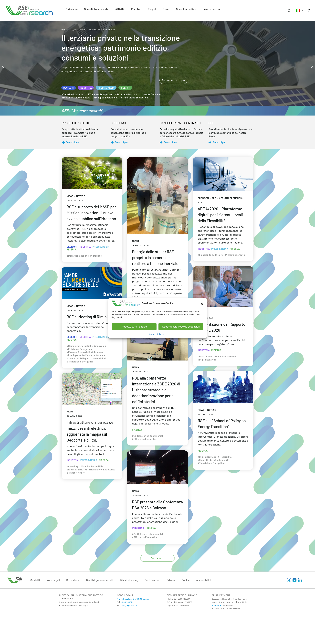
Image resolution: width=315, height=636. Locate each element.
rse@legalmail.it (129, 605)
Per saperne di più (173, 66)
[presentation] (3, 66)
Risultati (136, 9)
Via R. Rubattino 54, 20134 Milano (133, 599)
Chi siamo (72, 9)
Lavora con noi (212, 9)
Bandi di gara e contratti (100, 580)
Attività (120, 9)
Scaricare (216, 605)
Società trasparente (96, 9)
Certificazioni (152, 580)
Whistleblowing (129, 580)
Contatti (35, 580)
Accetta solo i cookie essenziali (181, 326)
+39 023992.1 (126, 602)
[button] (201, 303)
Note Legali (53, 580)
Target (152, 9)
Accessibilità (203, 580)
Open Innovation (186, 9)
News (166, 9)
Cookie (152, 334)
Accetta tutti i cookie (134, 326)
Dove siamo (73, 580)
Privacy (160, 334)
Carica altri (157, 558)
